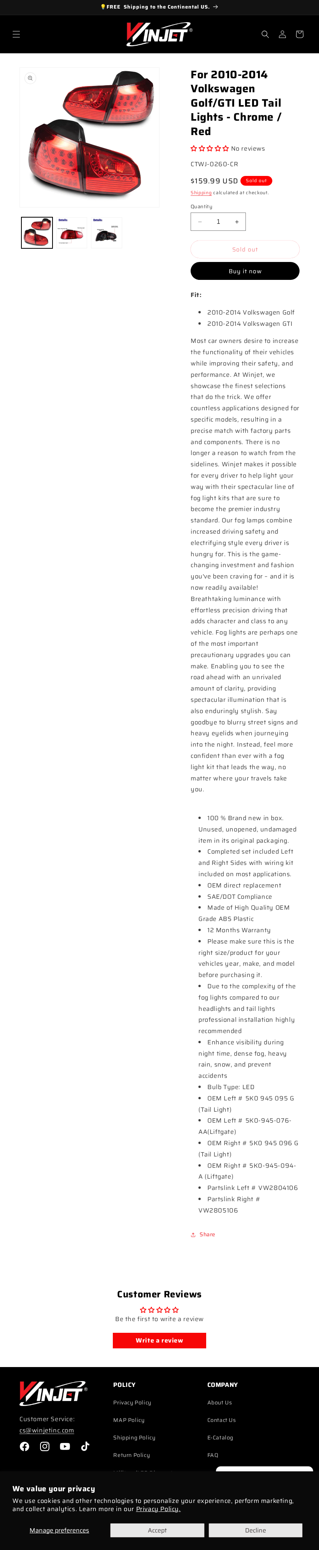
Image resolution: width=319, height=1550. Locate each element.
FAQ (213, 1455)
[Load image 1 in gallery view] (37, 232)
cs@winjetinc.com (46, 1430)
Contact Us (221, 1420)
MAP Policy (128, 1420)
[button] (16, 34)
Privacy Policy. (158, 1509)
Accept (157, 1530)
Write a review (159, 1340)
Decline (255, 1530)
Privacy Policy (132, 1402)
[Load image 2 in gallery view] (72, 232)
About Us (219, 1402)
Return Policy (131, 1455)
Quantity (201, 207)
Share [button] (208, 1234)
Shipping (201, 192)
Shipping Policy (134, 1437)
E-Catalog (220, 1437)
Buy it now (245, 271)
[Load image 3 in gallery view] (106, 232)
